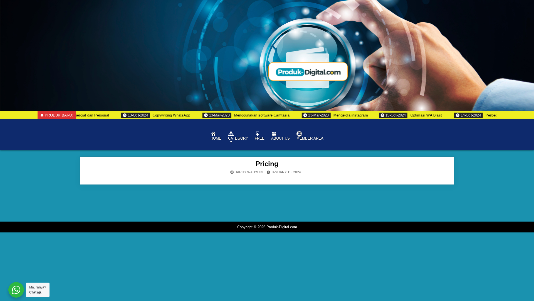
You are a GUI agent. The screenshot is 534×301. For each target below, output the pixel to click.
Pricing (267, 164)
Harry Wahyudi (248, 172)
